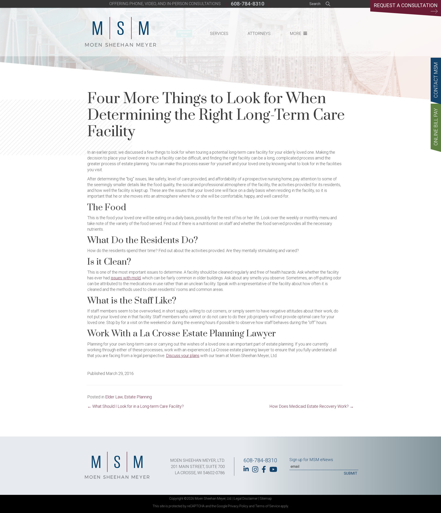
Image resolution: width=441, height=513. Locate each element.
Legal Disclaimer (246, 498)
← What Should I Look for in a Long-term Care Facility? (135, 406)
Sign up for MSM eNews (311, 459)
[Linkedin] (246, 468)
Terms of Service (267, 506)
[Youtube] (273, 469)
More (295, 33)
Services (219, 33)
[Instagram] (255, 469)
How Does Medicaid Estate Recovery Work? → (311, 406)
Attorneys (259, 33)
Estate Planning (138, 396)
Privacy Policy (238, 506)
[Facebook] (264, 469)
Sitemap (266, 498)
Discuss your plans (182, 355)
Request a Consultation (406, 5)
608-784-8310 (247, 4)
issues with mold (126, 277)
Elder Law (114, 396)
